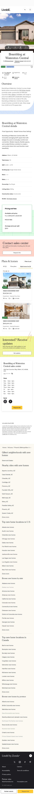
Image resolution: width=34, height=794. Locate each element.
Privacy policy (6, 774)
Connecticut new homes (9, 606)
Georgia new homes (8, 622)
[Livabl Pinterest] (30, 762)
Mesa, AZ (5, 501)
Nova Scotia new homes (9, 725)
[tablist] (17, 266)
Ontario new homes (8, 732)
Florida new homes (8, 618)
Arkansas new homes (8, 595)
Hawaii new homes (8, 626)
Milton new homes (8, 680)
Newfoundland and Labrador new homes (14, 717)
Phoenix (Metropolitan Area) (23, 447)
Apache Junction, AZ (8, 471)
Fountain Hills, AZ (7, 490)
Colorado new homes (8, 603)
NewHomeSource (7, 781)
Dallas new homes (7, 542)
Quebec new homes (8, 740)
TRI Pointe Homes (9, 61)
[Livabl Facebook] (25, 762)
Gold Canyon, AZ (7, 494)
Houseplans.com (22, 781)
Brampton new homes (9, 649)
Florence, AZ (6, 486)
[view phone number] (12, 373)
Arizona (10, 447)
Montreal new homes (8, 688)
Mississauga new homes (9, 684)
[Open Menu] (30, 10)
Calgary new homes (8, 657)
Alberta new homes (8, 701)
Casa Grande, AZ (7, 474)
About (4, 766)
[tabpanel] (17, 303)
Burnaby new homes (8, 653)
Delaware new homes (9, 610)
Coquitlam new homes (9, 661)
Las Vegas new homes (9, 558)
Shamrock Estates (7, 460)
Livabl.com (4, 434)
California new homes (9, 599)
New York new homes (9, 570)
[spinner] (25, 10)
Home (4, 447)
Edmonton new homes (9, 665)
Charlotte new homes (8, 535)
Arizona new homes (8, 591)
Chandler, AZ (6, 478)
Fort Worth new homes (9, 546)
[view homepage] (6, 10)
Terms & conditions (23, 770)
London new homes (8, 676)
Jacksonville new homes (9, 554)
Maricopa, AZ (6, 498)
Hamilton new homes (8, 668)
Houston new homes (8, 550)
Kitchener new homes (9, 672)
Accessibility (6, 770)
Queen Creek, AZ (7, 513)
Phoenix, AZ (6, 509)
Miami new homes (8, 566)
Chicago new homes (8, 539)
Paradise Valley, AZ (8, 505)
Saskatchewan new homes (10, 744)
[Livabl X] (14, 762)
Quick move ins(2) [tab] (25, 266)
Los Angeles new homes (9, 562)
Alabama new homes (8, 583)
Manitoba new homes (8, 709)
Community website (16, 78)
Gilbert (14, 94)
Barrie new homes (7, 645)
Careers (19, 766)
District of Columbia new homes (12, 614)
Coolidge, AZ (6, 482)
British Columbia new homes (11, 705)
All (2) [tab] (5, 266)
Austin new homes (8, 531)
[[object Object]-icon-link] (5, 401)
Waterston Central (19, 61)
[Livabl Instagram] (20, 762)
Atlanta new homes (8, 527)
